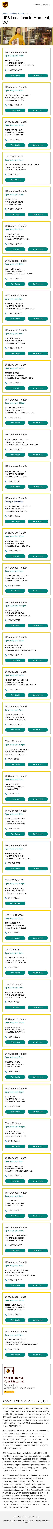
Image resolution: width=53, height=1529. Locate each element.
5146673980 (13, 898)
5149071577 (13, 1002)
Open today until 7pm (13, 160)
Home (4, 13)
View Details (15, 76)
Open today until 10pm (14, 125)
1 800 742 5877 (15, 70)
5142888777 (13, 759)
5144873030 (13, 174)
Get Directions (38, 76)
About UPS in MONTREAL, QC (25, 1401)
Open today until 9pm (13, 90)
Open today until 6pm (13, 334)
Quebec (21, 13)
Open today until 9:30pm (15, 403)
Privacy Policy (17, 1517)
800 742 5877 (14, 585)
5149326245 (13, 967)
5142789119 (13, 933)
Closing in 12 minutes (14, 502)
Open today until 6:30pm (15, 745)
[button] (42, 4)
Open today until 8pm (13, 849)
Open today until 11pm (14, 56)
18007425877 (14, 481)
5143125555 (13, 1141)
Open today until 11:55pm (15, 606)
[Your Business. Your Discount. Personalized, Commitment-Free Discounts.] (26, 1394)
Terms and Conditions (32, 1517)
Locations (13, 13)
